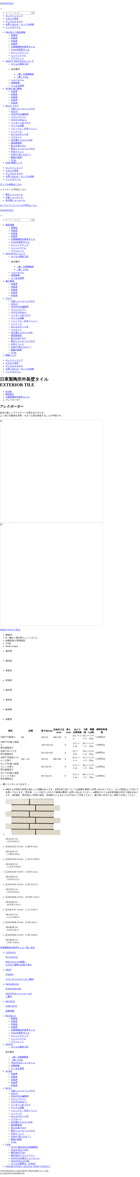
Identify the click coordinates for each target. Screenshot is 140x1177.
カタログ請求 (12, 18)
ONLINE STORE (13, 1166)
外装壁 (14, 100)
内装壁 (14, 44)
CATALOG (27, 1166)
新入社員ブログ (18, 146)
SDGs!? (14, 111)
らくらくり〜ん (18, 55)
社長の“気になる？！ (21, 154)
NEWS (36, 1166)
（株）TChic (22, 77)
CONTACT (45, 1166)
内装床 (14, 38)
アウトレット (17, 58)
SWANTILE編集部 (20, 114)
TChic (13, 160)
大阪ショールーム (14, 197)
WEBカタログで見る (10, 630)
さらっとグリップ (19, 52)
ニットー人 (16, 131)
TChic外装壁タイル (20, 49)
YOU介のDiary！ (19, 120)
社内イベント (17, 151)
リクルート (16, 137)
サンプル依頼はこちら (11, 184)
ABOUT (9, 1044)
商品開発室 (16, 143)
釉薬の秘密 (16, 157)
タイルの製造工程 (19, 64)
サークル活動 (17, 125)
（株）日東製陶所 (25, 74)
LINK (8, 1144)
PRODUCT (10, 1016)
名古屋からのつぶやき (22, 140)
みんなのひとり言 (19, 134)
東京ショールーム (14, 194)
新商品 (14, 35)
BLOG (8, 1088)
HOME (8, 391)
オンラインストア (14, 16)
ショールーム (17, 80)
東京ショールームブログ (23, 149)
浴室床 (14, 97)
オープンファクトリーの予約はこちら (18, 205)
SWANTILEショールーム (23, 1063)
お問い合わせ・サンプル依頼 (19, 24)
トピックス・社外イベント (24, 128)
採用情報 (15, 83)
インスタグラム (13, 27)
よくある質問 (17, 86)
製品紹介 (9, 394)
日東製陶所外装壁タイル (23, 47)
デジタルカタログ (14, 21)
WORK (8, 1071)
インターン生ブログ (21, 123)
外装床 (14, 41)
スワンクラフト (18, 117)
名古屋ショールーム (15, 200)
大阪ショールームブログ (23, 109)
